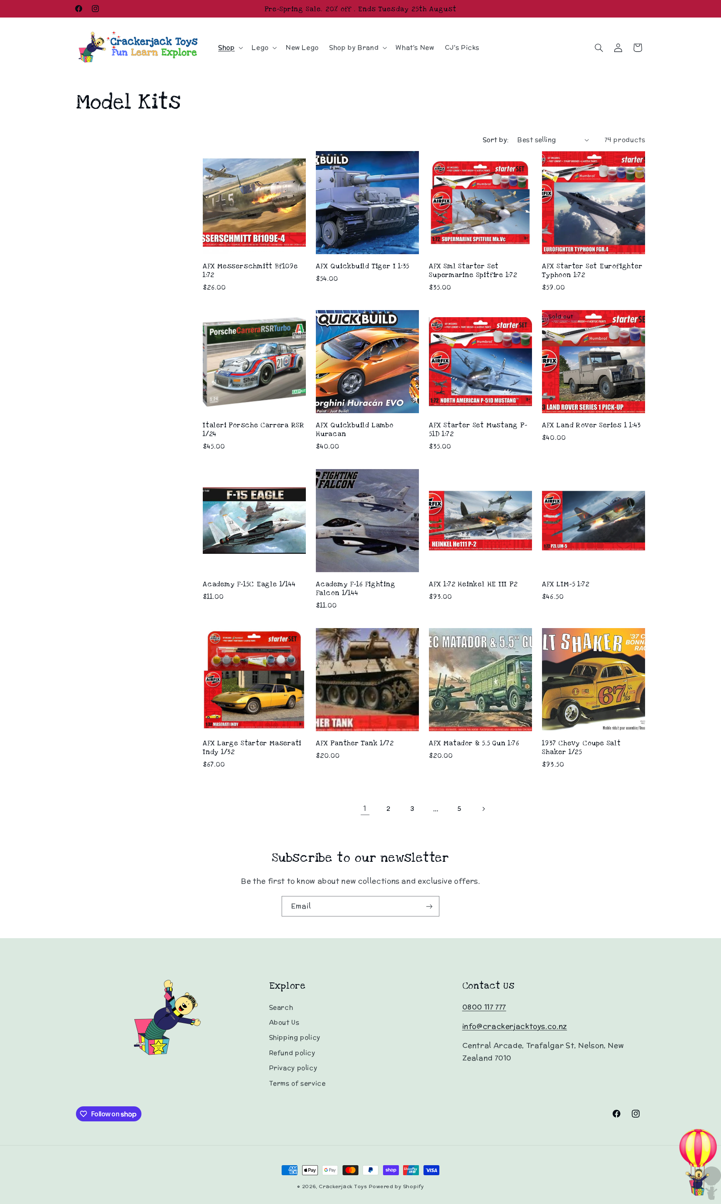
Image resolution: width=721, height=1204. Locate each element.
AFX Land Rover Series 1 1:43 (591, 425)
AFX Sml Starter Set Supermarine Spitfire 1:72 (473, 270)
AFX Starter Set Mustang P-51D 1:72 (478, 429)
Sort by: (496, 139)
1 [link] (364, 808)
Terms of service (297, 1083)
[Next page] (483, 808)
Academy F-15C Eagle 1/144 (249, 584)
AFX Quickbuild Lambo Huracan (354, 429)
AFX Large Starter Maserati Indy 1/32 (252, 747)
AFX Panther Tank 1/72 (354, 743)
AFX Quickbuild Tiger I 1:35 (362, 266)
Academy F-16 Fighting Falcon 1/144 (355, 588)
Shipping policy (294, 1037)
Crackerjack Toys (343, 1186)
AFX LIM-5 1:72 (565, 584)
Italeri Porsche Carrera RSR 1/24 (254, 429)
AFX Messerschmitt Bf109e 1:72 (250, 270)
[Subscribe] (429, 906)
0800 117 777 (484, 1007)
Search (281, 1007)
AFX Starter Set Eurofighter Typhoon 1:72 (592, 270)
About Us (284, 1022)
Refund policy (292, 1052)
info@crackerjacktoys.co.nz (514, 1026)
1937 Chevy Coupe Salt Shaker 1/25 (581, 747)
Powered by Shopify (396, 1186)
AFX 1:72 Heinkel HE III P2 (473, 584)
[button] (229, 47)
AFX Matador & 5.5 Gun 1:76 (474, 743)
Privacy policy (293, 1067)
